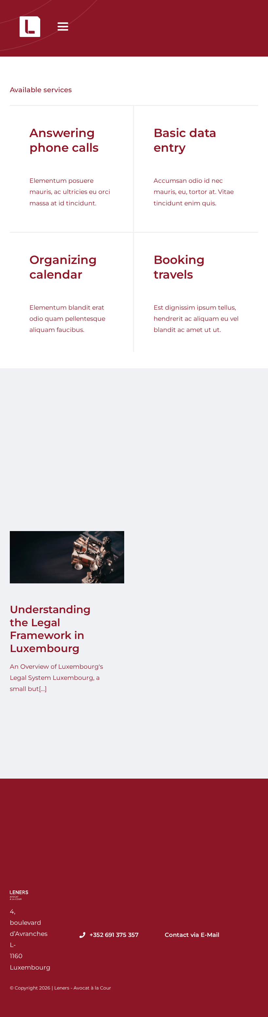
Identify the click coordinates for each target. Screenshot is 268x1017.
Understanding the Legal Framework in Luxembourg (61, 557)
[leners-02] (19, 893)
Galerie (73, 557)
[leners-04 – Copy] (30, 19)
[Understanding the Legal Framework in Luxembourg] (67, 557)
